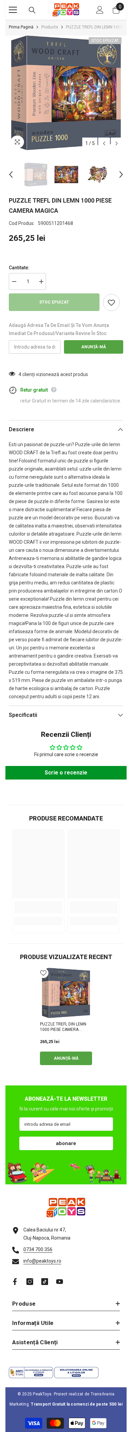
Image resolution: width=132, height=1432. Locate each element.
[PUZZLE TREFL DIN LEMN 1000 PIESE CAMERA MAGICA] (66, 993)
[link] (38, 907)
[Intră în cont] (100, 10)
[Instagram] (30, 1281)
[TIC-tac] (45, 1281)
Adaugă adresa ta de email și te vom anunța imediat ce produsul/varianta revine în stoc (59, 329)
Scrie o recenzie (66, 772)
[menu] (13, 10)
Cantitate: (19, 267)
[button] (104, 143)
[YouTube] (59, 1281)
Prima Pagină (21, 27)
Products (49, 27)
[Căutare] (32, 10)
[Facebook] (15, 1281)
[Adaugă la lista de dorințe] (111, 302)
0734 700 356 (37, 1249)
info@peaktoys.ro (42, 1261)
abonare (66, 1143)
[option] (66, 93)
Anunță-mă (93, 347)
